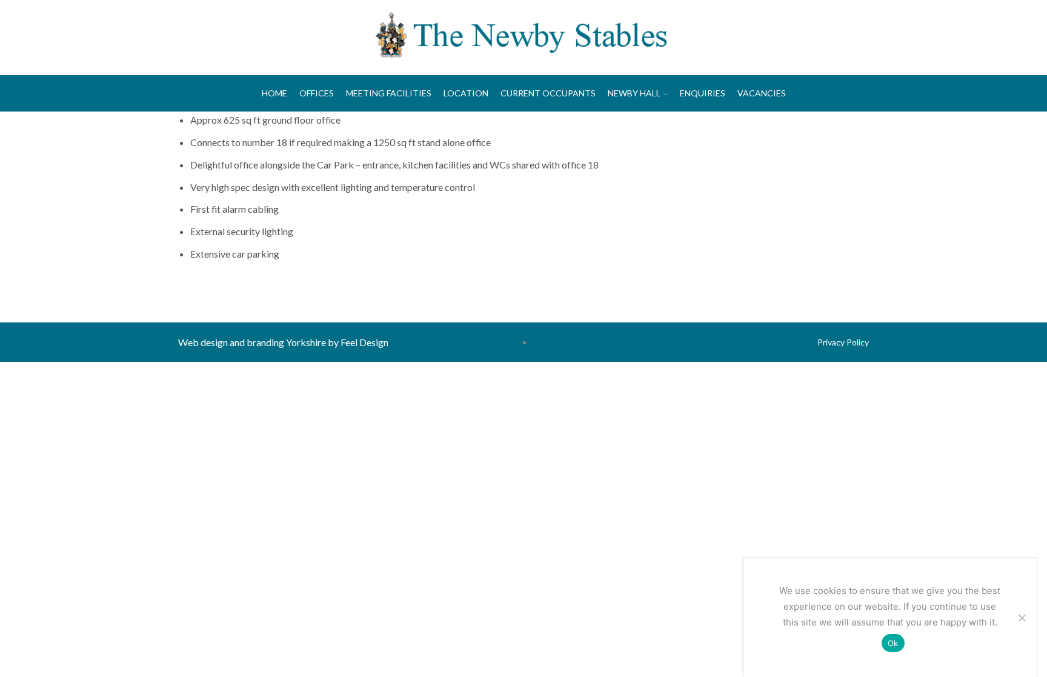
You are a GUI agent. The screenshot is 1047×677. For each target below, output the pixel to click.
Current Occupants (548, 93)
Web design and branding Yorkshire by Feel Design (283, 342)
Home (274, 93)
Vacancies (761, 93)
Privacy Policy (843, 342)
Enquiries (702, 93)
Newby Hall (634, 93)
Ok (893, 643)
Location (466, 93)
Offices (316, 93)
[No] (1021, 618)
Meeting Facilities (388, 93)
